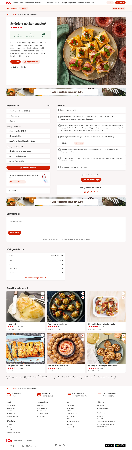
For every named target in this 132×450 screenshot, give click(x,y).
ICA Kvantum (71, 416)
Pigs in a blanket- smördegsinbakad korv (102, 324)
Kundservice (89, 3)
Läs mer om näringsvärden (34, 278)
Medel (43, 37)
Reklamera (100, 416)
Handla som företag (12, 416)
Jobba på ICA (71, 427)
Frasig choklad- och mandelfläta (19, 366)
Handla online (18, 3)
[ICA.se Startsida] (8, 3)
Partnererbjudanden (43, 413)
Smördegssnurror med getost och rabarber (103, 366)
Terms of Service (83, 239)
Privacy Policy (72, 239)
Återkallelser (100, 419)
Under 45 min (18, 37)
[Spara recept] (42, 293)
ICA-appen (9, 424)
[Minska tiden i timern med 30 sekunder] (60, 143)
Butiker (57, 3)
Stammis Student (42, 408)
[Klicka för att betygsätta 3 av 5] (91, 192)
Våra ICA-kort (41, 416)
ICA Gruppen (70, 408)
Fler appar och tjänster (13, 432)
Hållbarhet (100, 402)
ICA (68, 402)
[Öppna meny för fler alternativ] (42, 297)
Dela (24, 67)
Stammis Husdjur (42, 411)
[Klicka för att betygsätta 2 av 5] (88, 192)
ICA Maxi (69, 419)
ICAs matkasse (48, 3)
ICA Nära (69, 411)
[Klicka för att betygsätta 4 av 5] (94, 192)
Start (7, 14)
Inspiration (72, 3)
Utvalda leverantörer (73, 421)
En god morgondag (102, 408)
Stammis (81, 3)
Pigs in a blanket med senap (57, 324)
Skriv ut (15, 67)
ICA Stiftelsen (101, 405)
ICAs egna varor (71, 405)
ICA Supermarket (72, 413)
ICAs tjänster (10, 421)
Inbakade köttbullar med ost (58, 366)
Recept (64, 3)
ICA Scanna (9, 427)
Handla (8, 402)
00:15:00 (65, 143)
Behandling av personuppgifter (106, 424)
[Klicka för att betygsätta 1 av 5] (85, 192)
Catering (38, 3)
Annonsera (70, 424)
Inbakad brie (12, 324)
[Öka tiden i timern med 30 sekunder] (70, 143)
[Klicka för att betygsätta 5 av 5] (97, 192)
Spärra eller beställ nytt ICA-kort (106, 421)
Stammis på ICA (42, 402)
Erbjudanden (29, 3)
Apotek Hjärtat (10, 413)
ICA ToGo (9, 430)
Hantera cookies (102, 426)
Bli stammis (40, 405)
